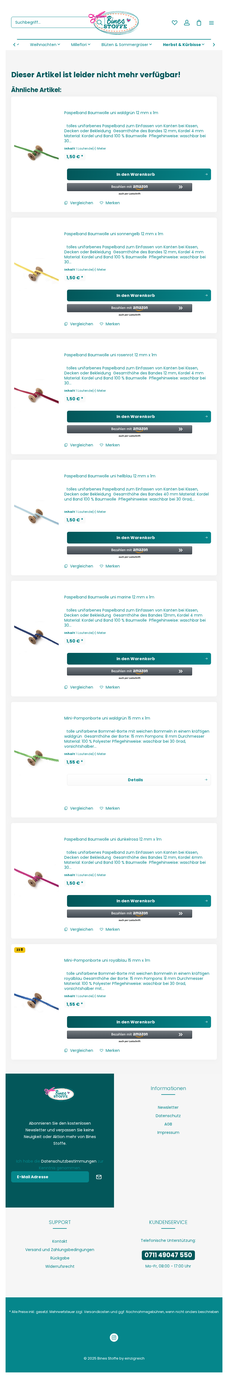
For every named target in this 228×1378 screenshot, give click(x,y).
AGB (168, 1124)
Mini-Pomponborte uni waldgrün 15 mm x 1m (107, 718)
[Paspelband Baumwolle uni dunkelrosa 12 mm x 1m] (36, 881)
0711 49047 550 (168, 1255)
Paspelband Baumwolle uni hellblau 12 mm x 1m (109, 476)
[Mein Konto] (186, 22)
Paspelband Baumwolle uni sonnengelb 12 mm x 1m (113, 234)
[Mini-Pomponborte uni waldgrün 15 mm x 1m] (36, 760)
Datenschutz (168, 1116)
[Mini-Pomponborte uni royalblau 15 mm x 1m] (36, 1002)
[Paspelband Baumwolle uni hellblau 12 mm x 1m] (36, 517)
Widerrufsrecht (60, 1266)
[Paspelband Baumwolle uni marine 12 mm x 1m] (36, 639)
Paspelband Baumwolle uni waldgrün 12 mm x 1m (111, 113)
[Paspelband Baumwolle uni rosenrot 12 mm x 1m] (36, 396)
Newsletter (168, 1107)
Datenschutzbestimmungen (68, 1161)
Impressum (168, 1132)
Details (135, 780)
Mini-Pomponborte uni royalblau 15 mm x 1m (107, 960)
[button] (129, 189)
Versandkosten (97, 1311)
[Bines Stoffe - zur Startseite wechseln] (114, 22)
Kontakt (59, 1241)
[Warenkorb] (199, 22)
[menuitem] (58, 22)
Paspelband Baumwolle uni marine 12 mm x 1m (109, 597)
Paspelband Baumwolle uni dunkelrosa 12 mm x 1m (113, 839)
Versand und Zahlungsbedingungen (59, 1249)
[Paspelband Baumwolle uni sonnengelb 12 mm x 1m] (36, 275)
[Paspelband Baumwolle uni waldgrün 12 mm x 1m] (36, 154)
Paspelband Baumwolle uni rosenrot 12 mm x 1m (110, 355)
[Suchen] (99, 22)
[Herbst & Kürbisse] (183, 44)
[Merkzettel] (174, 22)
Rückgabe (60, 1258)
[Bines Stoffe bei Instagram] (114, 1338)
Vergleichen (81, 203)
